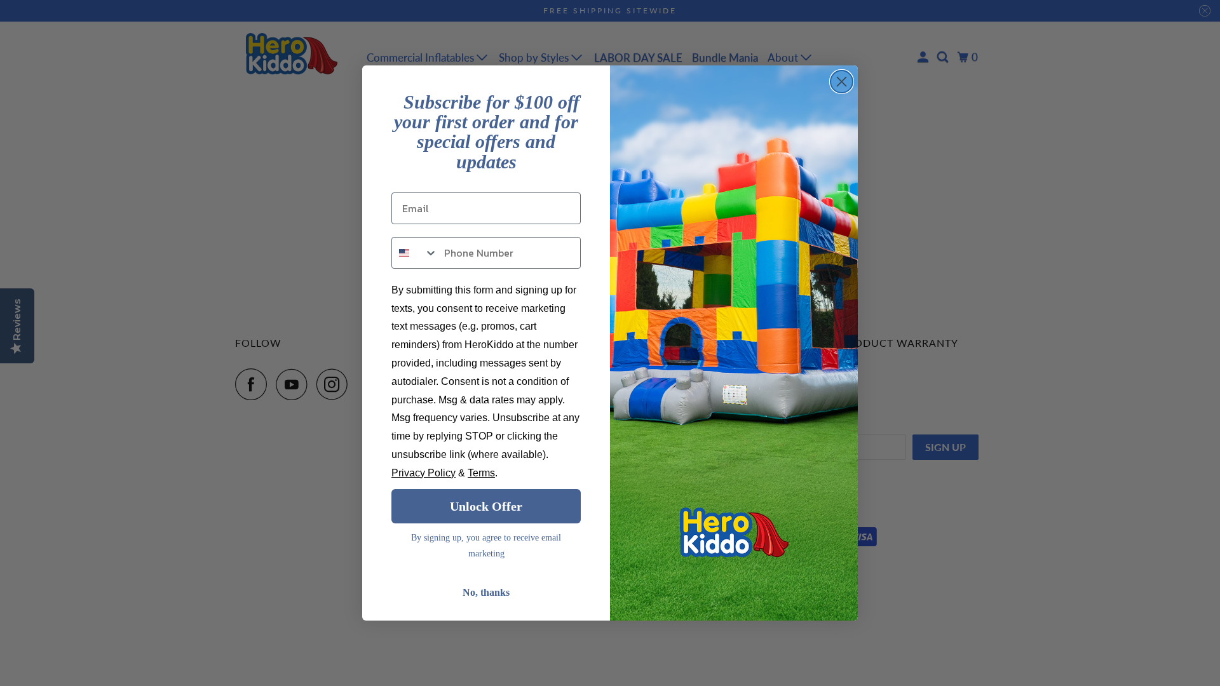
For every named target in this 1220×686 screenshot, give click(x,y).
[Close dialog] (841, 82)
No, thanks (486, 592)
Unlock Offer (486, 506)
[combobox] (415, 253)
